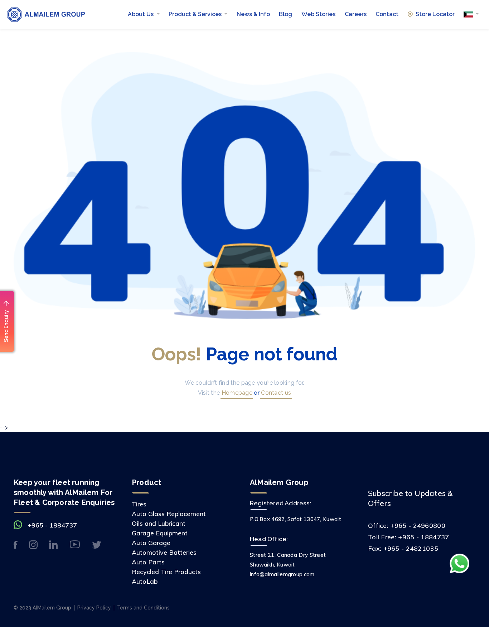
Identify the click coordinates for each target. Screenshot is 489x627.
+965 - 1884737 (52, 525)
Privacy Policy (94, 608)
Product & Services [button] (196, 14)
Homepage (236, 392)
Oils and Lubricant (158, 523)
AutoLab (145, 581)
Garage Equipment (160, 533)
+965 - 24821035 (411, 548)
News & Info (253, 14)
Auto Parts (148, 562)
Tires (139, 504)
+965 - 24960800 (417, 525)
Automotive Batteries (164, 552)
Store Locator (435, 14)
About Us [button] (141, 14)
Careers (356, 14)
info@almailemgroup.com (282, 574)
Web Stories (318, 14)
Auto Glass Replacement (169, 514)
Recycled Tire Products (166, 572)
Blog (285, 14)
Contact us (275, 392)
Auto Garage (151, 543)
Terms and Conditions (143, 608)
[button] (471, 14)
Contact (387, 14)
